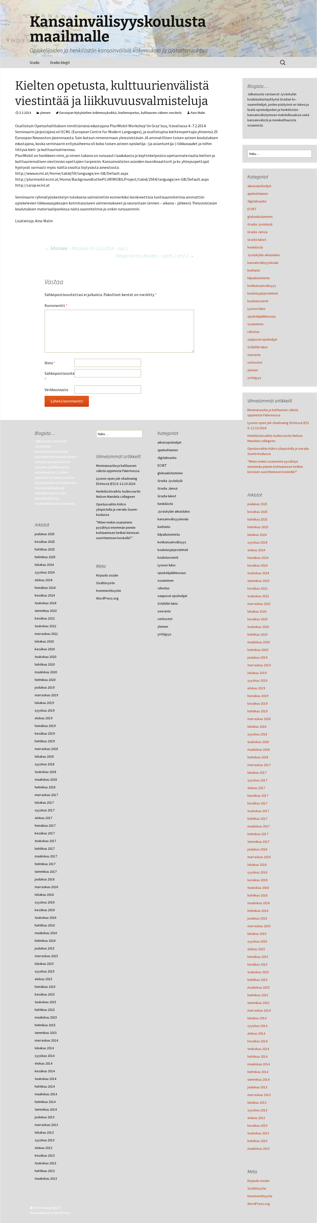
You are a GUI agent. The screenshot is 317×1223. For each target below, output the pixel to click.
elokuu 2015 (256, 949)
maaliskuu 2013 (258, 1148)
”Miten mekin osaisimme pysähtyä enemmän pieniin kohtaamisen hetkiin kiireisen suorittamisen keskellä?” (275, 466)
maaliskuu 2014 (258, 1064)
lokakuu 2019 (256, 673)
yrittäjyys (254, 377)
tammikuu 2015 (258, 1002)
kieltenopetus (128, 112)
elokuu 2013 (256, 1118)
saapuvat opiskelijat (262, 339)
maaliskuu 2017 (258, 826)
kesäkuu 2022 (257, 588)
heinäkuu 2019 (257, 696)
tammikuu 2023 (258, 580)
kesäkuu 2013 (257, 1125)
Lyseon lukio (256, 308)
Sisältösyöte (256, 1188)
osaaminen (255, 324)
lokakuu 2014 (256, 1018)
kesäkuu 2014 (257, 1041)
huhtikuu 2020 (257, 634)
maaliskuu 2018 (258, 749)
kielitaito (253, 270)
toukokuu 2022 (258, 596)
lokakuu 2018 (256, 726)
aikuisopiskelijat (259, 186)
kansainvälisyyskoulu (262, 262)
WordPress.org (258, 1203)
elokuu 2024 (256, 550)
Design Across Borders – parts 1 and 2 (155, 255)
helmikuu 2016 (257, 910)
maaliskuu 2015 (258, 987)
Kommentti (56, 305)
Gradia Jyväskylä (259, 224)
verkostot (254, 362)
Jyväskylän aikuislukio (263, 255)
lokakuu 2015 (256, 933)
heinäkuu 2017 (257, 795)
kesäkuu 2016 (257, 880)
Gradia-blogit (60, 62)
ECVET (251, 209)
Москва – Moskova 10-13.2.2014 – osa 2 (86, 248)
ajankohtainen (257, 193)
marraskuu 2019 (259, 665)
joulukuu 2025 (257, 504)
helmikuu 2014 (257, 1072)
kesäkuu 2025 (257, 511)
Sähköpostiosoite (59, 376)
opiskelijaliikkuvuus (261, 316)
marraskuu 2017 (259, 765)
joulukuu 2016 (257, 849)
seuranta (254, 354)
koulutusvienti (257, 301)
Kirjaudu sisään (258, 1180)
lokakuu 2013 (256, 1102)
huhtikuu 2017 (257, 818)
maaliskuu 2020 (258, 642)
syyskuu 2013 (257, 1110)
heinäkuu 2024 (257, 557)
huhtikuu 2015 (257, 979)
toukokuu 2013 (258, 1133)
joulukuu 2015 (257, 918)
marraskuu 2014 (259, 1010)
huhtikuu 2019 (257, 711)
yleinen (45, 112)
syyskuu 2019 (257, 680)
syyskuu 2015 (257, 941)
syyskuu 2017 (257, 780)
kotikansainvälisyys (261, 285)
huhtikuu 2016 (257, 895)
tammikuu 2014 (258, 1079)
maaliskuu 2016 (258, 903)
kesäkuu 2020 (257, 619)
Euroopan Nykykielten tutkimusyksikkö (88, 112)
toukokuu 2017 (258, 811)
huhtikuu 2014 (257, 1056)
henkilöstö (255, 247)
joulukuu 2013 (257, 1087)
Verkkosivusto (56, 389)
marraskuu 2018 (259, 719)
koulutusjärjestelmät (262, 293)
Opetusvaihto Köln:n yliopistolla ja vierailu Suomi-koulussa (117, 509)
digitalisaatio (256, 201)
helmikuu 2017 (257, 834)
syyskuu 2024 (257, 542)
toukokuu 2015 (258, 972)
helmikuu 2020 (257, 650)
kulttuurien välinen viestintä (161, 112)
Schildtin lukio (257, 347)
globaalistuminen (260, 216)
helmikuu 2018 (257, 757)
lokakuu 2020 (256, 611)
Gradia (34, 62)
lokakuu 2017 (256, 772)
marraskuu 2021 (259, 603)
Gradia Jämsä (257, 232)
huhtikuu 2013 (257, 1141)
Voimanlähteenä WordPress (50, 1213)
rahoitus (253, 331)
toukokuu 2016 (258, 887)
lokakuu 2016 (256, 864)
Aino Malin (197, 112)
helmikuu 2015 (257, 995)
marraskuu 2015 (259, 926)
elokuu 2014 (256, 1033)
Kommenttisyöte (259, 1196)
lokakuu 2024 (256, 534)
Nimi (50, 362)
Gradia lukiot (256, 239)
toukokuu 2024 (258, 573)
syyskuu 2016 (257, 872)
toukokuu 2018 (258, 742)
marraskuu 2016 (259, 857)
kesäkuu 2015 (257, 964)
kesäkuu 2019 (257, 703)
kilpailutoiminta (258, 278)
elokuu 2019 (256, 688)
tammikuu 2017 (258, 841)
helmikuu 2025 (257, 527)
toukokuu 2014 (258, 1049)
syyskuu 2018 (257, 734)
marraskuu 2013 (259, 1095)
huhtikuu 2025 (257, 519)
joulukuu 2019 (257, 657)
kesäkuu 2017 (257, 803)
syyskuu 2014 (257, 1025)
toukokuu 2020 (258, 626)
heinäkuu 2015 (257, 956)
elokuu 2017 (256, 788)
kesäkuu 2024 (257, 565)
